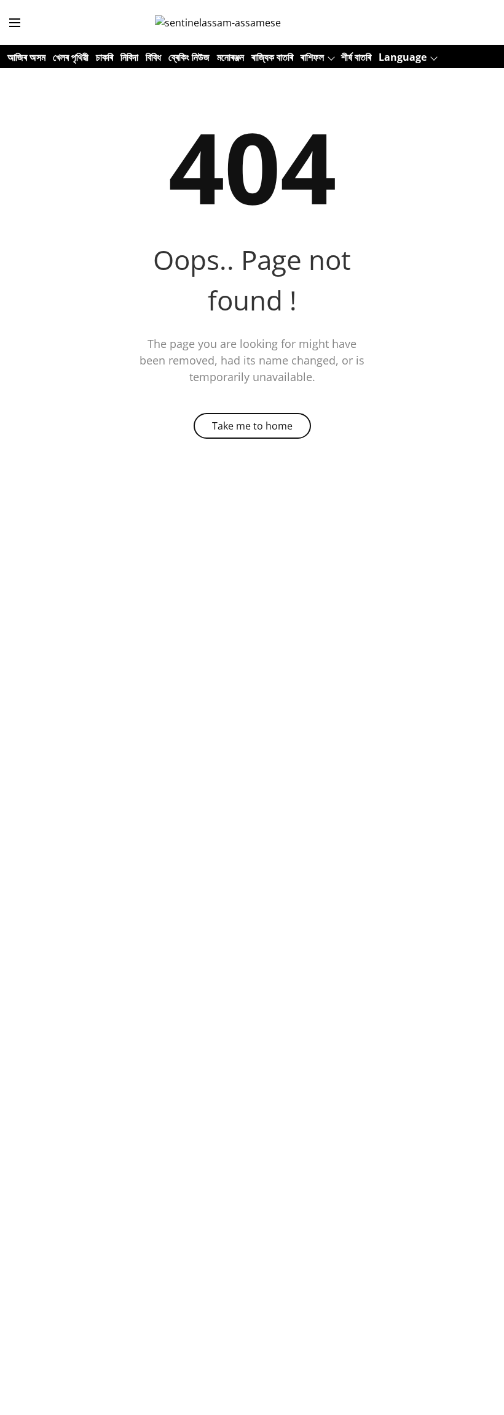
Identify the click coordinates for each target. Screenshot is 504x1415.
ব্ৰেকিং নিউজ (189, 57)
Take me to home (252, 426)
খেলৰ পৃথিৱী (71, 57)
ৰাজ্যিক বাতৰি (272, 57)
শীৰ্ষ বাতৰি (356, 57)
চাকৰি (104, 57)
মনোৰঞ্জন (230, 57)
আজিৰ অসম (26, 57)
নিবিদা (129, 57)
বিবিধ (153, 57)
